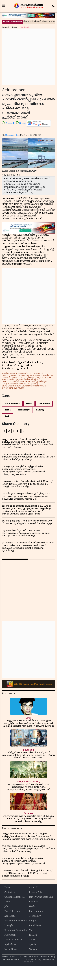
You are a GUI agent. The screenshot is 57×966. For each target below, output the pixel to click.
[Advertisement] (28, 57)
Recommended (11, 828)
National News (12, 403)
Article (32, 940)
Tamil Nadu (44, 403)
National (25, 27)
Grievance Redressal (14, 897)
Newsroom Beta (12, 135)
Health (32, 906)
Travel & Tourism (13, 940)
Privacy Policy (36, 892)
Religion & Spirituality (15, 930)
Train (7, 416)
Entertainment (36, 911)
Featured (7, 693)
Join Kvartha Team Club (41, 897)
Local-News (35, 925)
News (14, 27)
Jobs (6, 906)
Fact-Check (10, 935)
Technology (24, 409)
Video (32, 930)
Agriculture (10, 944)
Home (5, 27)
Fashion (33, 935)
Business (33, 902)
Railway (40, 409)
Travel (8, 409)
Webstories (35, 949)
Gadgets (33, 921)
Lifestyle (8, 925)
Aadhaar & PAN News (15, 921)
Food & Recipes (12, 911)
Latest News (10, 949)
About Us (33, 887)
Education (9, 916)
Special (32, 944)
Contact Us (9, 892)
